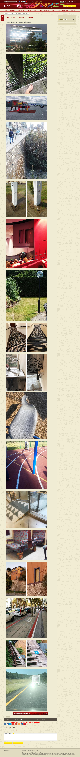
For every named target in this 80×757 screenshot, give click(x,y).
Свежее (11, 13)
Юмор (6, 10)
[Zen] (26, 2)
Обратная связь (25, 750)
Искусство (65, 10)
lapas (26, 719)
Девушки (46, 10)
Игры (29, 10)
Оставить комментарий (10, 731)
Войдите (62, 1)
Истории (73, 10)
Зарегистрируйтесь (71, 1)
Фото (52, 10)
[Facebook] (19, 2)
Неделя (65, 19)
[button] (5, 733)
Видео (58, 10)
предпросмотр (18, 743)
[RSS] (21, 2)
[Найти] (16, 1)
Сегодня (61, 19)
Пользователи (18, 13)
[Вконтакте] (25, 2)
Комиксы (12, 10)
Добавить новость (69, 6)
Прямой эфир (26, 13)
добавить (8, 743)
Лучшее (6, 13)
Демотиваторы (21, 10)
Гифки (34, 10)
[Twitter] (23, 2)
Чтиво (40, 10)
